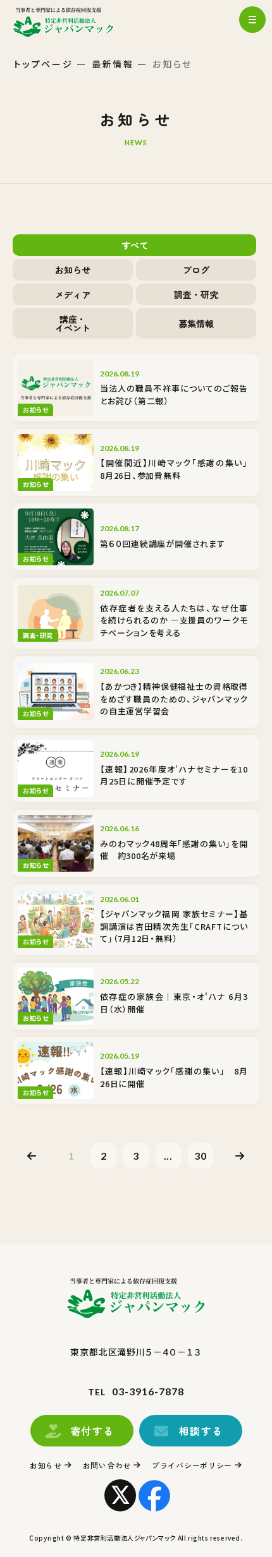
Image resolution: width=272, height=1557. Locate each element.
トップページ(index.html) (74, 22)
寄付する (92, 1430)
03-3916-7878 (148, 1391)
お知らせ (46, 1465)
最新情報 (113, 63)
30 (200, 1156)
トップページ (43, 63)
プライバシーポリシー (192, 1465)
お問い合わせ (107, 1465)
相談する (201, 1430)
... (168, 1156)
